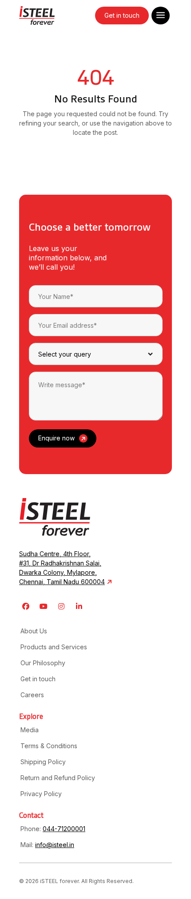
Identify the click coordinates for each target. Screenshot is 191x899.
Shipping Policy (43, 762)
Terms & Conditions (48, 746)
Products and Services (53, 647)
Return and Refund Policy (57, 777)
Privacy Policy (41, 793)
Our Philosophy (42, 663)
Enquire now (56, 438)
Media (29, 730)
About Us (33, 631)
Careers (32, 695)
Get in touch (121, 15)
